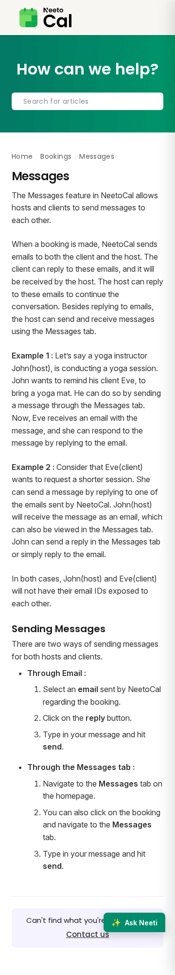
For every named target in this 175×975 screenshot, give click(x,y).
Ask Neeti (134, 922)
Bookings (55, 156)
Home (22, 156)
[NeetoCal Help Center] (45, 17)
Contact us (87, 934)
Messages (96, 156)
